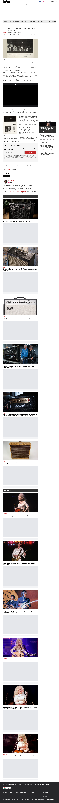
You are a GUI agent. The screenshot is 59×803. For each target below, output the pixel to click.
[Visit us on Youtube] (45, 1)
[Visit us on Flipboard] (47, 1)
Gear (18, 4)
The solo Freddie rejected (53, 21)
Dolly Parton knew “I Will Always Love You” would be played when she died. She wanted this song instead (48, 129)
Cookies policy (45, 792)
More (35, 4)
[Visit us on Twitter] (41, 1)
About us (31, 795)
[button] (55, 1)
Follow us (29, 62)
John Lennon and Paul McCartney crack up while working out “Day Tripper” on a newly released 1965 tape (48, 147)
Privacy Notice (6, 156)
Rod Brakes (10, 32)
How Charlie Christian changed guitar (37, 21)
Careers (17, 795)
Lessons (22, 4)
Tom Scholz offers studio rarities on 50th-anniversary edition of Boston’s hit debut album (47, 136)
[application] (20, 95)
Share (6, 62)
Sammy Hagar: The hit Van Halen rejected (18, 21)
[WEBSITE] (11, 182)
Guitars (13, 4)
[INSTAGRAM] (9, 182)
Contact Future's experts (21, 792)
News (4, 32)
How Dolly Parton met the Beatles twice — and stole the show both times (47, 153)
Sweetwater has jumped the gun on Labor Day (48, 141)
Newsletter (35, 62)
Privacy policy (32, 792)
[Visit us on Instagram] (43, 1)
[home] (3, 4)
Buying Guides (29, 4)
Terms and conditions (7, 792)
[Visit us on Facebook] (40, 1)
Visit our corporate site (44, 784)
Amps (7, 25)
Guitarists (8, 4)
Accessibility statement (7, 795)
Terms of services (18, 155)
